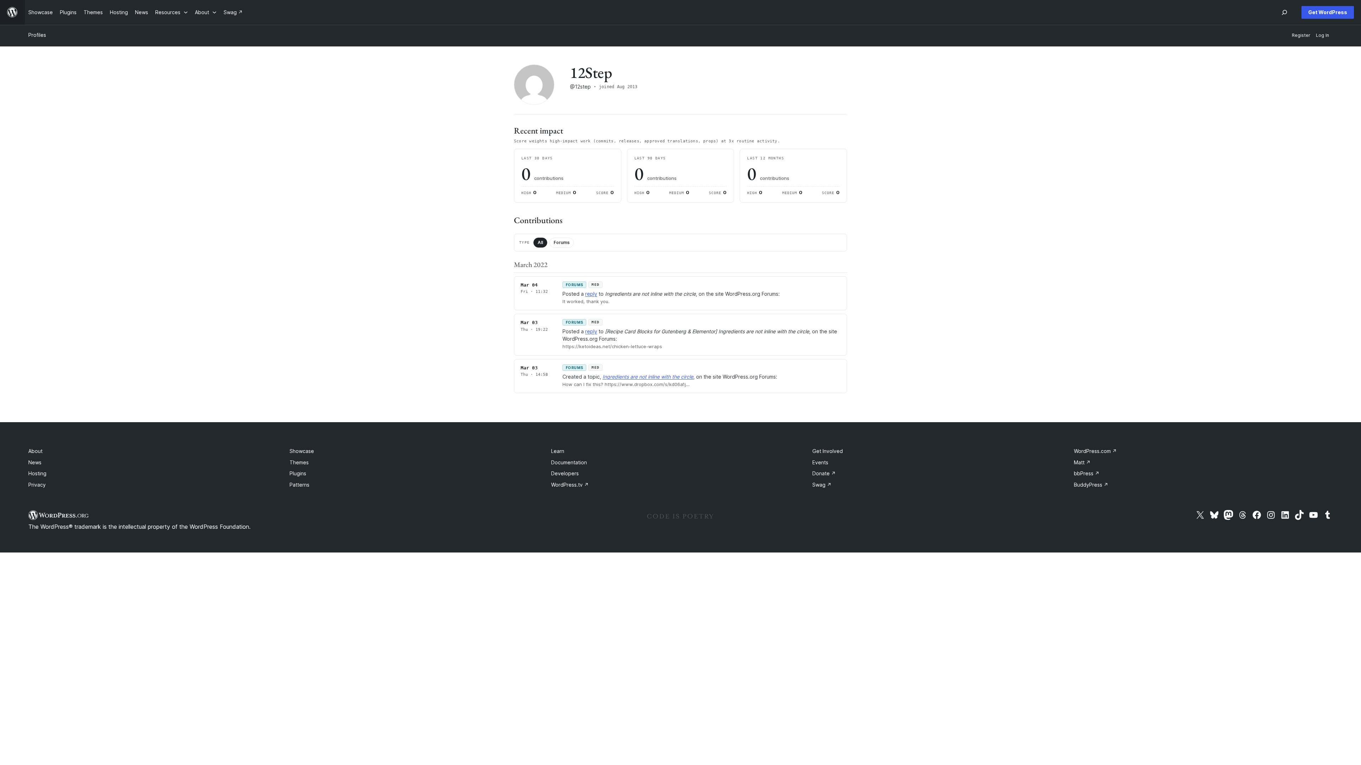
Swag (821, 485)
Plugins (298, 473)
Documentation (569, 462)
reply (591, 294)
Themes (299, 462)
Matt (1082, 462)
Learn (557, 451)
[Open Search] (1284, 12)
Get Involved (827, 451)
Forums (562, 242)
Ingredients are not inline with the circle (648, 377)
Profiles (37, 35)
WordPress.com (1095, 451)
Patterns (299, 485)
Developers (565, 473)
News (34, 462)
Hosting (37, 473)
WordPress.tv (570, 485)
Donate (824, 473)
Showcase (302, 451)
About (35, 451)
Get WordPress (1327, 12)
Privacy (37, 485)
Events (820, 462)
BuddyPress (1091, 485)
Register (1301, 35)
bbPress (1086, 473)
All (540, 242)
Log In (1322, 35)
